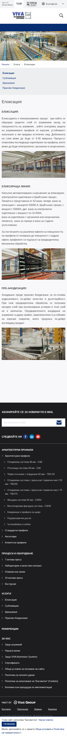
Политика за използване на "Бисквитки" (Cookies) (31, 681)
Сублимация (9, 78)
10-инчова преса (14, 577)
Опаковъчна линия (15, 571)
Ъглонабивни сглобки (19, 524)
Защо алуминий (13, 644)
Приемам (9, 724)
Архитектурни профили (17, 455)
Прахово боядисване (13, 88)
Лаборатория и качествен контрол (23, 565)
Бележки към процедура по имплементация (28, 687)
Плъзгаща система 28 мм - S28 (24, 468)
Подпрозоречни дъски (19, 518)
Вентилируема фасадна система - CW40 (29, 506)
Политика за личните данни (20, 675)
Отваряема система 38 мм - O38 (24, 462)
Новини (38, 709)
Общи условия (43, 729)
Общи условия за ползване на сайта (24, 669)
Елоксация (8, 73)
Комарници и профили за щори (23, 512)
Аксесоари (10, 536)
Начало (5, 64)
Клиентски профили (15, 542)
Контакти (6, 709)
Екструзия (10, 584)
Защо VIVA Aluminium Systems (21, 656)
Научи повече (45, 720)
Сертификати (12, 662)
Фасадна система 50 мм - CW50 (24, 500)
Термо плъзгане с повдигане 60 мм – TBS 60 (31, 474)
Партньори (22, 709)
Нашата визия (12, 650)
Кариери (52, 709)
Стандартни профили (16, 530)
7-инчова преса (13, 559)
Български (51, 3)
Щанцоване (8, 83)
